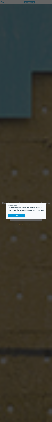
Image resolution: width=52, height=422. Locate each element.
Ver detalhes (29, 215)
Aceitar (16, 215)
